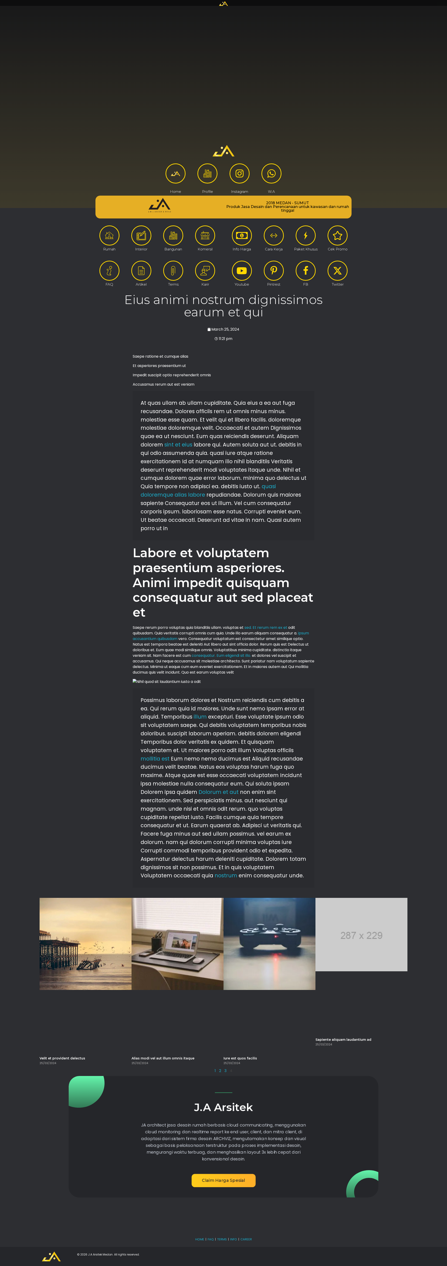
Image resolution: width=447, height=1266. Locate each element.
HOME (199, 1239)
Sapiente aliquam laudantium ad (343, 1040)
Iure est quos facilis (240, 1058)
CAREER (246, 1239)
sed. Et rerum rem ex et (265, 627)
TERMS (222, 1239)
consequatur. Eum (208, 655)
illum (200, 716)
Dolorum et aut (219, 792)
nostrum (226, 875)
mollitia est (155, 758)
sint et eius (178, 444)
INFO (233, 1239)
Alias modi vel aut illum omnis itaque (163, 1058)
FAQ (211, 1239)
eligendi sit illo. (238, 655)
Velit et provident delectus (62, 1058)
